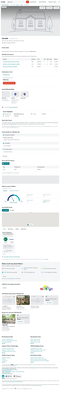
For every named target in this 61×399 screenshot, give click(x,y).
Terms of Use (36, 380)
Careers (22, 380)
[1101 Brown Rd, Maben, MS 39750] (8, 319)
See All (5, 276)
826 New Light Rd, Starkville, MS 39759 (11, 64)
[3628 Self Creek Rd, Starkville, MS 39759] (37, 300)
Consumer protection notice (20, 371)
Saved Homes (33, 1)
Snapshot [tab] (5, 190)
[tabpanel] (30, 81)
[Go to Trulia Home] (4, 2)
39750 (21, 4)
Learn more (46, 259)
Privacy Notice (50, 380)
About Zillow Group (11, 380)
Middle (17, 229)
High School (23, 229)
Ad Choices (54, 380)
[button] (27, 2)
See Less (5, 156)
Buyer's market (13, 202)
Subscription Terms (42, 380)
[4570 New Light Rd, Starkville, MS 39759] (8, 300)
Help (46, 380)
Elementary (10, 229)
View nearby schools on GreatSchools (12, 256)
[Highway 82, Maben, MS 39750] (23, 300)
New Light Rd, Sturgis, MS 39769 (10, 66)
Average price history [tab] (13, 190)
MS (14, 4)
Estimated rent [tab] (6, 74)
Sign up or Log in (52, 1)
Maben (17, 4)
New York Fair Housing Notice (6, 370)
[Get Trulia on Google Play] (17, 376)
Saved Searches (42, 1)
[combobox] (18, 2)
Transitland (16, 364)
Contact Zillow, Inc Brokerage (7, 373)
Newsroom (25, 380)
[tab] (6, 163)
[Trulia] (3, 376)
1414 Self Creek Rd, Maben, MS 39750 (11, 61)
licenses (33, 367)
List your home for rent (9, 83)
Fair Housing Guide (17, 380)
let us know (39, 385)
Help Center (25, 388)
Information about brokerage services (9, 371)
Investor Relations (30, 380)
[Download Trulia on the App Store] (8, 376)
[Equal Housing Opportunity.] (15, 388)
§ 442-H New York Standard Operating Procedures (10, 369)
